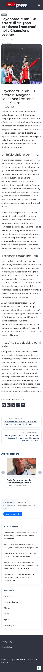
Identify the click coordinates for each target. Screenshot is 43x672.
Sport (4, 15)
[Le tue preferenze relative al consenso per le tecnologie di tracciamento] (39, 668)
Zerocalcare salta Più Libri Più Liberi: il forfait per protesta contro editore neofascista (20, 535)
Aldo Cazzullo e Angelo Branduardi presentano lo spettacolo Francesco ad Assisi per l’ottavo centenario (21, 565)
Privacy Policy (6, 641)
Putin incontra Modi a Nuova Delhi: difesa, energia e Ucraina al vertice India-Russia (19, 577)
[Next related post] (40, 472)
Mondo (7, 608)
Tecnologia (9, 625)
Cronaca (7, 596)
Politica (7, 613)
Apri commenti (12, 514)
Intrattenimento (11, 602)
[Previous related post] (3, 472)
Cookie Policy (6, 647)
